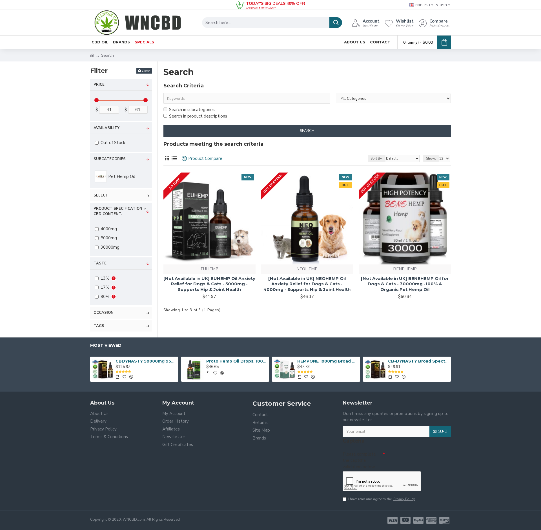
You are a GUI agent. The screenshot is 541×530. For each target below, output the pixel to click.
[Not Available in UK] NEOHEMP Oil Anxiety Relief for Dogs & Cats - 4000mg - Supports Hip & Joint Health (307, 284)
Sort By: (377, 158)
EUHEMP (209, 269)
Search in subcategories (192, 109)
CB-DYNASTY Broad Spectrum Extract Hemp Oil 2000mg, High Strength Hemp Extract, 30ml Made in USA (418, 361)
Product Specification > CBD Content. (120, 211)
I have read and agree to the (381, 499)
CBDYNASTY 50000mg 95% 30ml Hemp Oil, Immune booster (146, 361)
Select (101, 195)
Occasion (104, 312)
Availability (106, 128)
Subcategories (110, 159)
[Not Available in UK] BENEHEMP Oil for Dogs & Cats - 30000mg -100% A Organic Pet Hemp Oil (405, 284)
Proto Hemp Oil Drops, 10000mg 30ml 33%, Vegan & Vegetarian (236, 361)
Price (99, 84)
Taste (100, 263)
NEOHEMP (307, 269)
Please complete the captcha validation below (359, 460)
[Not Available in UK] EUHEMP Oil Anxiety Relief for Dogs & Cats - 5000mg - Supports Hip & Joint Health (209, 284)
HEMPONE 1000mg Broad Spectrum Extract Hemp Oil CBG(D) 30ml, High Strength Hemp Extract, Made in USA (327, 361)
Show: (431, 158)
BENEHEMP (405, 269)
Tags (99, 325)
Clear (146, 71)
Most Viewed (105, 345)
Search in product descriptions (198, 116)
